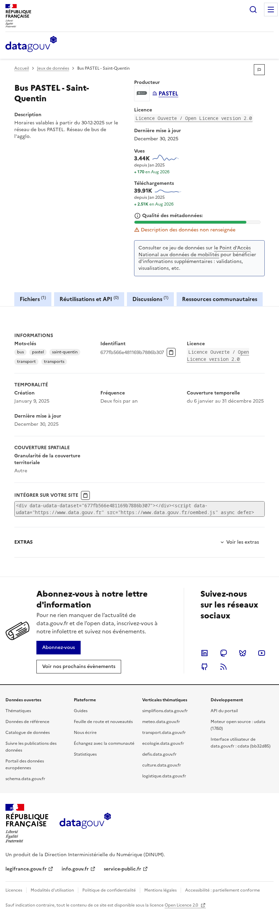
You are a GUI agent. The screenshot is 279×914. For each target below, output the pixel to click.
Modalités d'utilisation (52, 890)
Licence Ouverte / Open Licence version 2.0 (193, 118)
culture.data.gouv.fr (161, 765)
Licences (13, 890)
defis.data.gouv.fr (159, 754)
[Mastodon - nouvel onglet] (223, 653)
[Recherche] (253, 9)
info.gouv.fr (75, 869)
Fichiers (33, 299)
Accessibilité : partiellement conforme (222, 890)
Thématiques (18, 711)
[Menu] (271, 9)
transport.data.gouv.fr (164, 733)
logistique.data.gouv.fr (164, 776)
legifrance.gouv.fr (26, 869)
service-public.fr (122, 869)
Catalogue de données (27, 733)
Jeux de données (53, 68)
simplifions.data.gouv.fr (165, 711)
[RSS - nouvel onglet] (223, 666)
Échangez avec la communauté (104, 743)
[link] (58, 647)
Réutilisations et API (89, 299)
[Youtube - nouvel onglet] (261, 653)
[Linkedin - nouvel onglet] (204, 653)
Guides (80, 711)
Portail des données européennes (24, 764)
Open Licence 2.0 (182, 905)
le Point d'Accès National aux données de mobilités (194, 251)
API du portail (224, 711)
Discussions (150, 299)
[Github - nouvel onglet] (204, 666)
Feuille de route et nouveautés (103, 722)
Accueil (21, 68)
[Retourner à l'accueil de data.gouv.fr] (31, 44)
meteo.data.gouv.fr (161, 722)
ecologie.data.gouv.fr (163, 743)
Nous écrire (85, 733)
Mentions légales (160, 890)
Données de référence (27, 722)
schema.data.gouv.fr (25, 779)
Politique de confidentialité (109, 890)
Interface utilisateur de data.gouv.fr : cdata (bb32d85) (240, 742)
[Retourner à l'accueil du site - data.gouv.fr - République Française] (85, 823)
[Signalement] (259, 69)
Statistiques (85, 754)
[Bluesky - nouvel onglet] (242, 653)
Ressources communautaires (219, 299)
